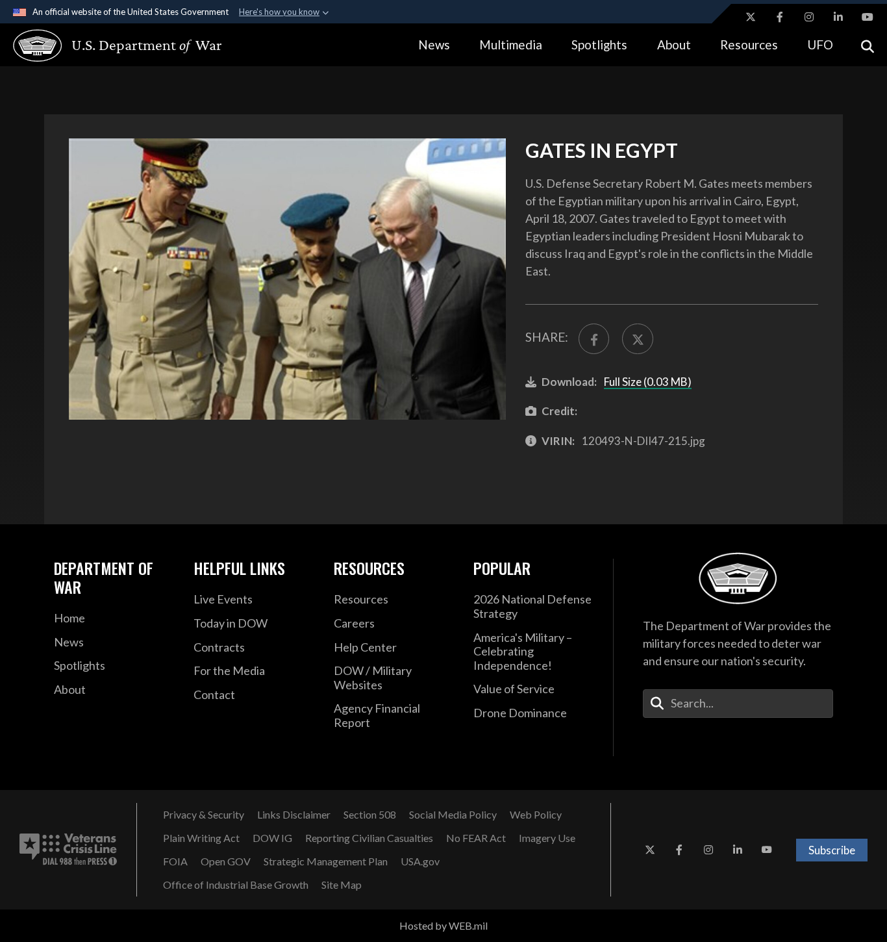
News (434, 44)
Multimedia (510, 44)
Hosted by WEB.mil (443, 925)
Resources (749, 44)
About (674, 44)
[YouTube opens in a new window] (867, 17)
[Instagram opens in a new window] (809, 17)
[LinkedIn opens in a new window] (838, 17)
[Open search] (867, 45)
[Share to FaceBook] (594, 339)
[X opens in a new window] (750, 17)
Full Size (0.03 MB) (648, 381)
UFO (820, 44)
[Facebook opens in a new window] (780, 17)
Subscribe (831, 850)
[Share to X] (637, 339)
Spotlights (599, 44)
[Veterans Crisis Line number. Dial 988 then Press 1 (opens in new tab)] (68, 850)
